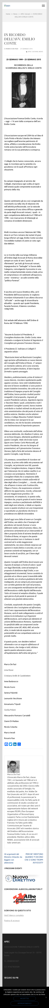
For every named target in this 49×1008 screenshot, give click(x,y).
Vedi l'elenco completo (14, 915)
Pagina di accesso (12, 921)
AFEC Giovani (33, 51)
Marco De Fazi (12, 49)
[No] (46, 997)
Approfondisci (25, 1003)
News (41, 51)
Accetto (24, 998)
